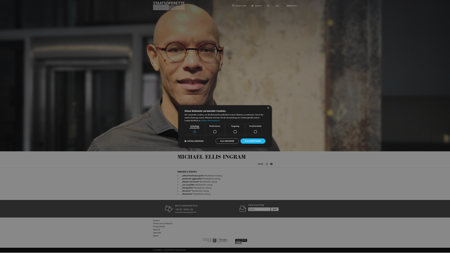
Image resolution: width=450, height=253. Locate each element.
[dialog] (225, 126)
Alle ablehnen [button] (227, 141)
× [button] (268, 108)
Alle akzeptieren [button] (253, 141)
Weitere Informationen (210, 120)
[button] (194, 141)
